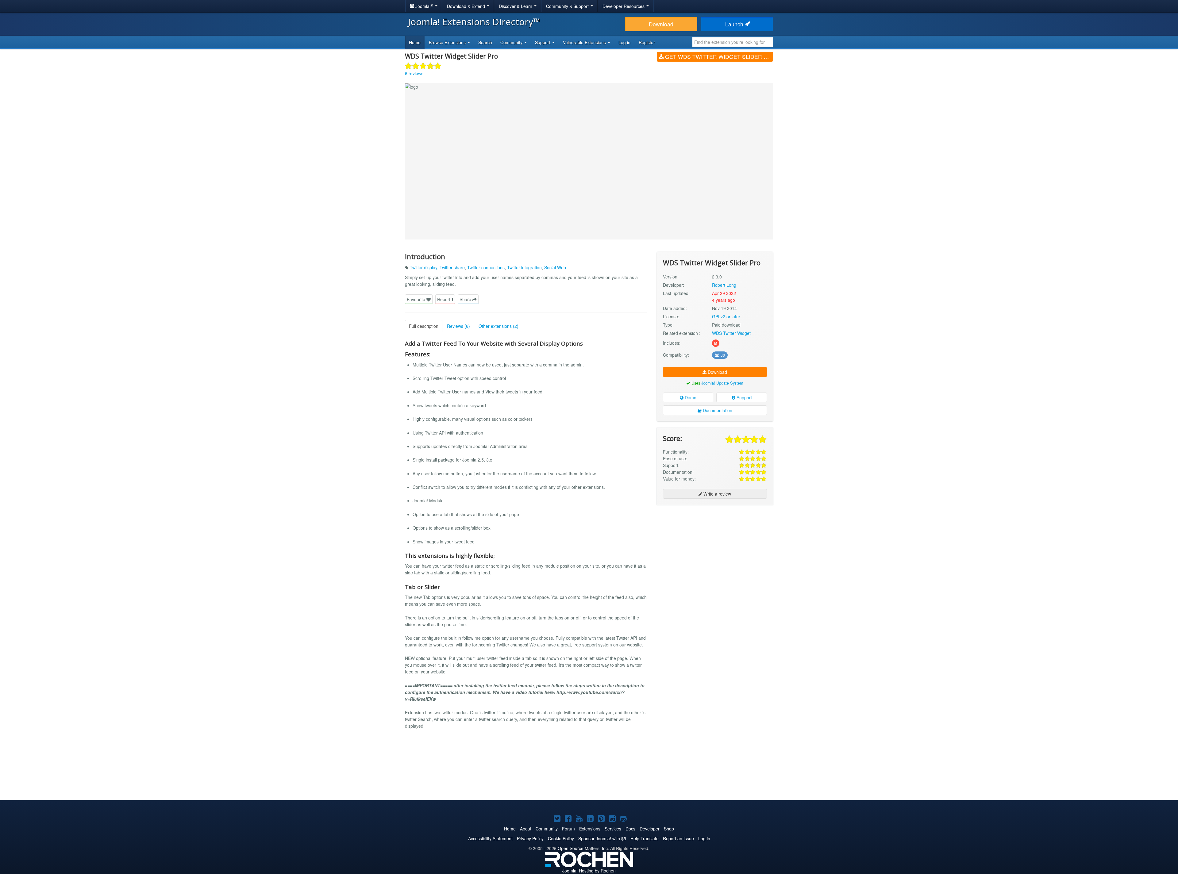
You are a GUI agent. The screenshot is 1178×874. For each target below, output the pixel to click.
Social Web (555, 267)
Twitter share (452, 267)
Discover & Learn (516, 6)
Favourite (416, 299)
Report (444, 299)
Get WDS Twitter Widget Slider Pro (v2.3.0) (718, 56)
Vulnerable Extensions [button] (585, 42)
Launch (735, 24)
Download (661, 24)
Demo (689, 397)
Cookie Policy (561, 838)
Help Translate (644, 838)
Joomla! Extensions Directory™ (474, 21)
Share (466, 299)
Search (485, 42)
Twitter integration (524, 267)
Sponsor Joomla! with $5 (602, 838)
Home (415, 42)
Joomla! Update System (722, 383)
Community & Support (568, 6)
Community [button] (512, 42)
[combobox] (732, 42)
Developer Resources (624, 6)
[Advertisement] (715, 549)
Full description (423, 326)
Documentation (717, 410)
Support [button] (543, 42)
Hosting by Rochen (589, 871)
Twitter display (423, 267)
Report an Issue (678, 838)
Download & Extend (466, 6)
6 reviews (414, 73)
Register (647, 42)
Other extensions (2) (498, 326)
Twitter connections (486, 267)
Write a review (716, 494)
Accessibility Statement (490, 838)
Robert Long (724, 285)
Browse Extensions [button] (448, 42)
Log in (624, 42)
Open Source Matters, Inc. (583, 848)
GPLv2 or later (726, 316)
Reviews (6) (458, 326)
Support (743, 397)
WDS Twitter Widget (731, 333)
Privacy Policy (530, 838)
